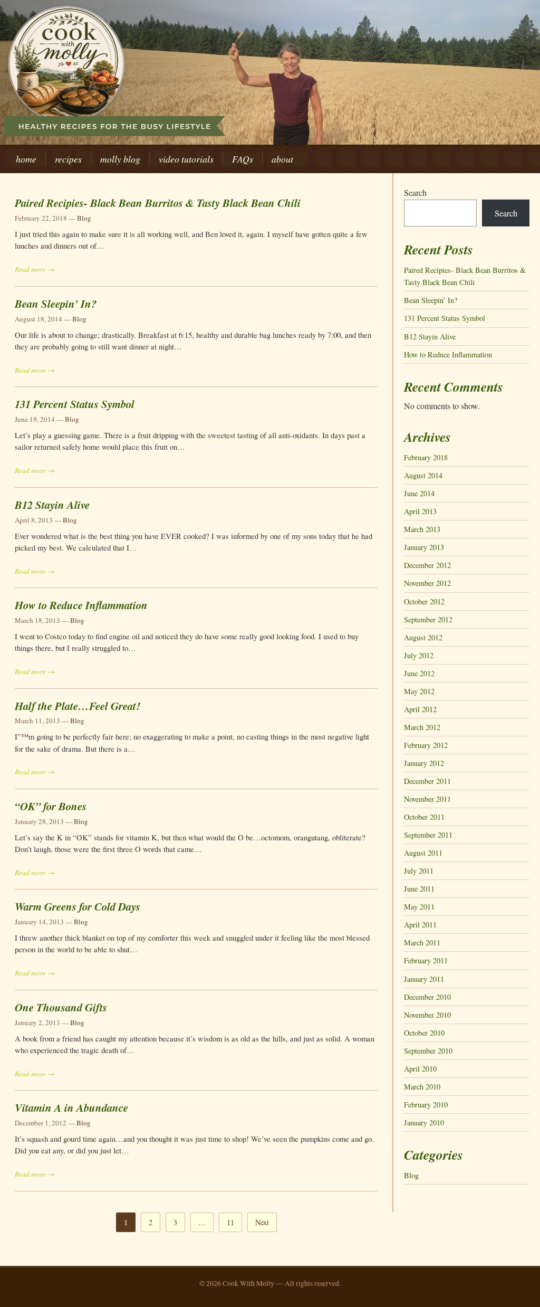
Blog (84, 218)
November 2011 (427, 799)
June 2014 (419, 493)
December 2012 (427, 565)
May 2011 (419, 907)
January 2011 (424, 979)
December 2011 (427, 781)
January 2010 (424, 1122)
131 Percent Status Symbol (74, 404)
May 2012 (419, 691)
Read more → (35, 269)
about (282, 159)
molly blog (120, 159)
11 (230, 1222)
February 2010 (426, 1105)
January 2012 (424, 763)
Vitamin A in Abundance (71, 1107)
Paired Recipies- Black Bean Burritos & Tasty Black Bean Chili (158, 203)
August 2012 (423, 637)
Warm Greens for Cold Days (77, 906)
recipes (68, 159)
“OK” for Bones (50, 806)
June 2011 (419, 889)
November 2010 (427, 1015)
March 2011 (422, 942)
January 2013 (424, 547)
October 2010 (424, 1033)
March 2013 (422, 529)
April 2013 (420, 511)
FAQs (242, 159)
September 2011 (428, 835)
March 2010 (422, 1087)
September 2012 (428, 619)
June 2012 (419, 673)
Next (262, 1222)
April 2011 (420, 925)
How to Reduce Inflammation (81, 605)
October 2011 (424, 817)
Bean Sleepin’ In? (56, 303)
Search (415, 192)
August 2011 (423, 853)
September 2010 (428, 1051)
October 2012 (424, 601)
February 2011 (426, 960)
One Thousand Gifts (61, 1007)
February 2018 (426, 457)
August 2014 (423, 475)
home (26, 159)
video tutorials (186, 159)
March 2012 (422, 727)
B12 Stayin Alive (52, 505)
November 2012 (427, 583)
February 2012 (426, 745)
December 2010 (427, 997)
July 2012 (418, 655)
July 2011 (418, 871)
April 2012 (420, 709)
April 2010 (420, 1069)
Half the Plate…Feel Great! (77, 706)
